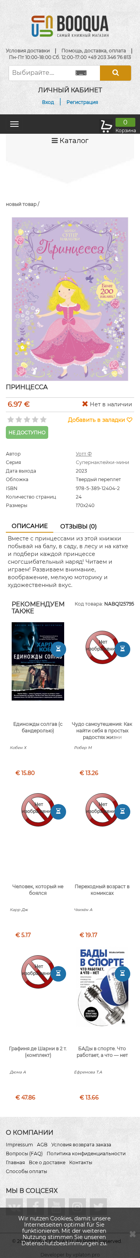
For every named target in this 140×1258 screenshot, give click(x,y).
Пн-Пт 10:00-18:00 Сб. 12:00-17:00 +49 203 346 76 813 (70, 57)
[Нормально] (26, 417)
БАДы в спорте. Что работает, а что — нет (102, 1052)
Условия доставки (28, 50)
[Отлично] (42, 417)
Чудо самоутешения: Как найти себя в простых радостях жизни (102, 730)
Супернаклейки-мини (102, 462)
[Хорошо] (34, 417)
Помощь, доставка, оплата (93, 50)
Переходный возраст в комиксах (102, 890)
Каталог (73, 140)
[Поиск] (115, 73)
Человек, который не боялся (37, 890)
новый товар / (22, 204)
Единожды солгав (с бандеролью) (38, 727)
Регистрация (82, 102)
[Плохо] (18, 417)
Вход (48, 102)
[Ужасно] (10, 417)
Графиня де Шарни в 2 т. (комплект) (38, 1052)
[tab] (29, 526)
